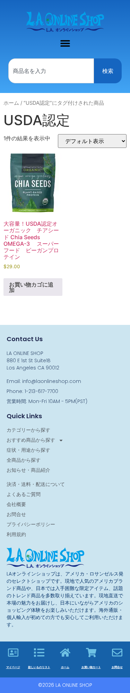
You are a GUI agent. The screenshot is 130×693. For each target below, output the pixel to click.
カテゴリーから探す (28, 430)
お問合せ (16, 514)
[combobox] (51, 70)
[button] (65, 43)
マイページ (13, 667)
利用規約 (16, 534)
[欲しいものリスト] (39, 652)
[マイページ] (13, 652)
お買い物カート (91, 667)
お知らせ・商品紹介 (28, 470)
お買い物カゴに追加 (31, 287)
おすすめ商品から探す (31, 440)
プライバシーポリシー (31, 524)
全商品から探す (24, 460)
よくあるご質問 (24, 494)
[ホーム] (65, 652)
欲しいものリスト (39, 667)
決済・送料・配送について (36, 484)
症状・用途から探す (28, 450)
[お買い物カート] (91, 652)
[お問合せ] (117, 652)
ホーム (11, 103)
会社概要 (16, 504)
